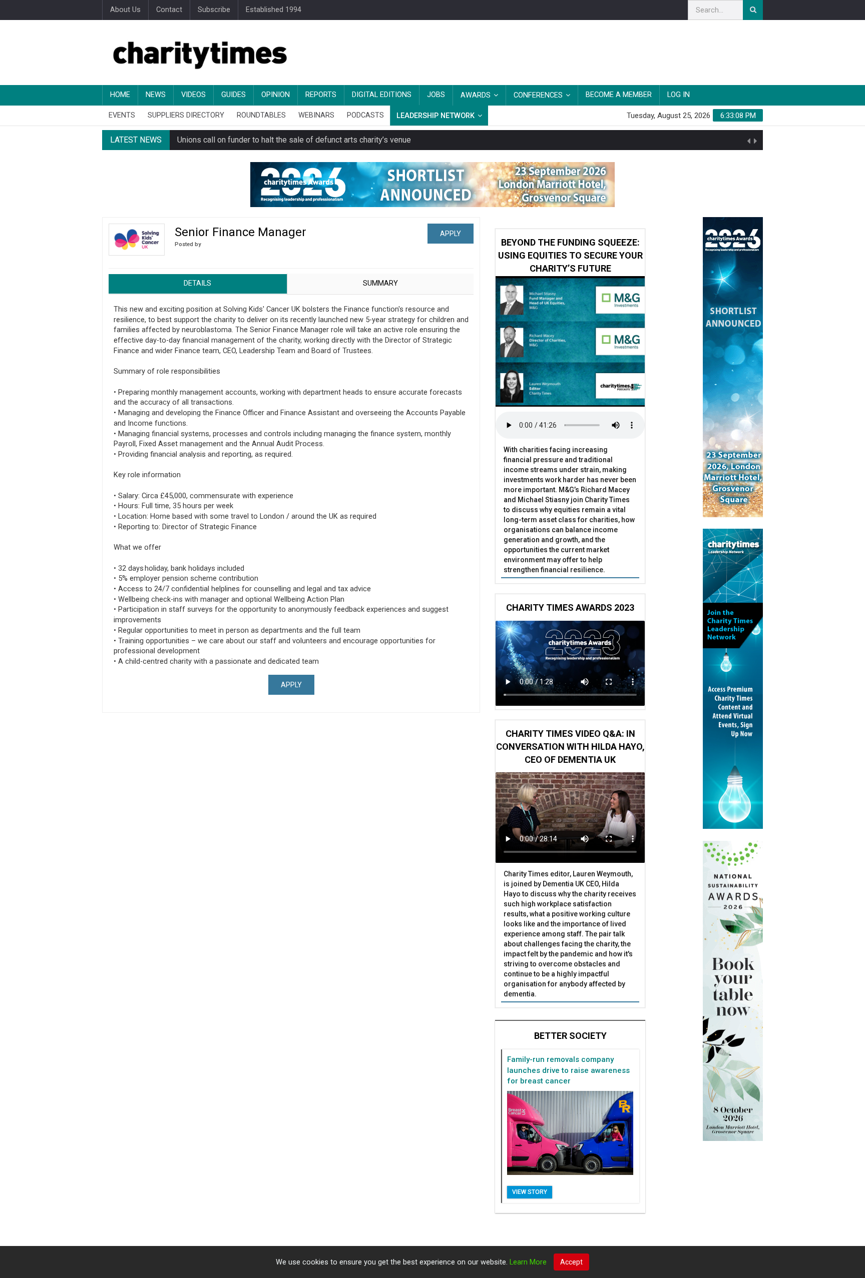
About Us (125, 10)
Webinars (316, 115)
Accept (571, 1262)
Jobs (436, 95)
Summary (380, 283)
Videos (193, 95)
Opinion (275, 95)
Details (197, 283)
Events (122, 115)
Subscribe (214, 10)
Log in (678, 95)
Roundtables (261, 115)
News (156, 95)
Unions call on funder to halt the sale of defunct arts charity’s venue (294, 140)
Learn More (528, 1262)
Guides (233, 95)
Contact (169, 10)
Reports (320, 95)
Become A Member (619, 95)
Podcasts (365, 115)
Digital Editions (381, 95)
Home (120, 95)
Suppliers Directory (186, 115)
